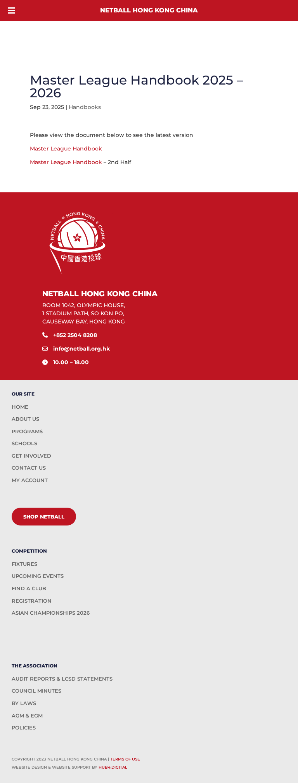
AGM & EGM (27, 715)
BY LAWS (24, 703)
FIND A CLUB (29, 588)
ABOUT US (25, 419)
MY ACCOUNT (30, 480)
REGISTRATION (32, 601)
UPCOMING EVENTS (38, 576)
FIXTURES (24, 564)
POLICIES (24, 727)
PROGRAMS (27, 431)
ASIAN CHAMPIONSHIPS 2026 (51, 613)
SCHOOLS (24, 443)
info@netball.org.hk (81, 348)
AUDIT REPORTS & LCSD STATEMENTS (62, 679)
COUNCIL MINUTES (36, 691)
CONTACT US (29, 468)
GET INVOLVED (31, 456)
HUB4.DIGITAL (113, 767)
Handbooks (85, 107)
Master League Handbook (66, 148)
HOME (20, 407)
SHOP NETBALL (43, 516)
